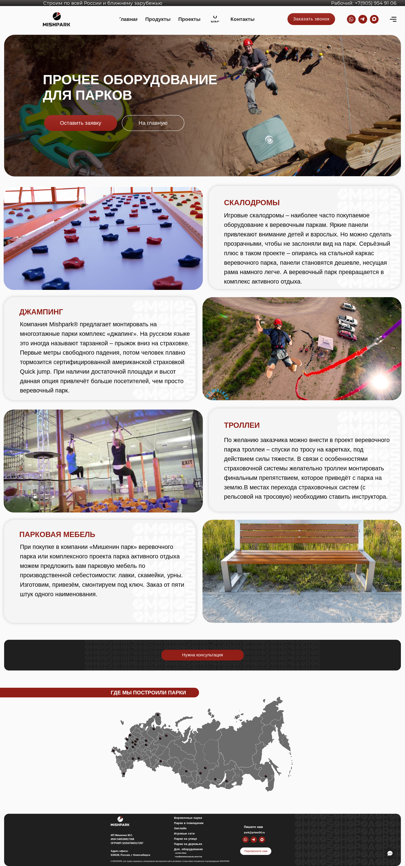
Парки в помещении (189, 823)
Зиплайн (180, 828)
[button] (311, 19)
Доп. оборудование (188, 849)
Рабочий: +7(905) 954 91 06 (363, 3)
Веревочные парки (188, 817)
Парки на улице (185, 838)
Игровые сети (184, 833)
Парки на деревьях (188, 844)
